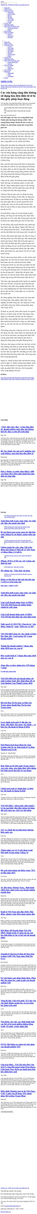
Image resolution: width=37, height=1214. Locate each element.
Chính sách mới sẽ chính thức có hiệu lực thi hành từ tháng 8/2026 (17, 789)
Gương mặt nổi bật (13, 28)
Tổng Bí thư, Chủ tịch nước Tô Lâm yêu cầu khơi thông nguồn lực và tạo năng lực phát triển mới (18, 1003)
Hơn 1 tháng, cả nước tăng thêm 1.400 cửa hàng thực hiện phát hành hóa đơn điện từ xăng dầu (17, 473)
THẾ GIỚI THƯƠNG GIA (11, 26)
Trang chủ (7, 7)
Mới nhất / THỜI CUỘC (9, 586)
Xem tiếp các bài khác (7, 1111)
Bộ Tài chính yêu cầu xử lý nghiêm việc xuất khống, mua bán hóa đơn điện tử (18, 452)
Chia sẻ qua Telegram (11, 87)
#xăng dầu (24, 377)
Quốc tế (10, 29)
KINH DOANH (8, 11)
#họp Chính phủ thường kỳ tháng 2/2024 (23, 379)
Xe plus (10, 22)
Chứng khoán (11, 14)
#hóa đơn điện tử (16, 377)
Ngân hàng (11, 12)
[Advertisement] (18, 398)
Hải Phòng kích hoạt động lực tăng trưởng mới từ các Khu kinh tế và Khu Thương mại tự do (18, 747)
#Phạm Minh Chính (6, 379)
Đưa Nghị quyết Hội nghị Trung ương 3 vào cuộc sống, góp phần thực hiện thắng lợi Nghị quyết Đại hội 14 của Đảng (18, 768)
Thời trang (10, 36)
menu (2, 1)
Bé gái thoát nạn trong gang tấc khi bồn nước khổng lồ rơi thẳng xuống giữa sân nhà (18, 534)
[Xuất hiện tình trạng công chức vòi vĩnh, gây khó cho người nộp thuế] (18, 517)
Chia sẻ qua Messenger (19, 85)
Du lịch (10, 34)
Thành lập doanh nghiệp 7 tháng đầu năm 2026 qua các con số (17, 647)
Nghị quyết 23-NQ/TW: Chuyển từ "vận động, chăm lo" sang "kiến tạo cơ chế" (18, 625)
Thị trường (10, 18)
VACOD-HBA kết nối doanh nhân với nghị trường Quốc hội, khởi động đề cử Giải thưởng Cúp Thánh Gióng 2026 (18, 680)
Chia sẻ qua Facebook (7, 85)
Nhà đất (10, 17)
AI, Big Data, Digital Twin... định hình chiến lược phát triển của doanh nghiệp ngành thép (18, 889)
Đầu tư (9, 15)
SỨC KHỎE (7, 31)
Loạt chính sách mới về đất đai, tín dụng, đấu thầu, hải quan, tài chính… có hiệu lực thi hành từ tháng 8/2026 (18, 724)
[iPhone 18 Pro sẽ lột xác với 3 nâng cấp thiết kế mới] (18, 557)
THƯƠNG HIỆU (9, 25)
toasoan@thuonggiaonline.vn (12, 1206)
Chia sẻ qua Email (28, 87)
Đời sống (10, 37)
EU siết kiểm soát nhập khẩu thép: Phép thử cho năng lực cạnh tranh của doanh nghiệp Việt (18, 980)
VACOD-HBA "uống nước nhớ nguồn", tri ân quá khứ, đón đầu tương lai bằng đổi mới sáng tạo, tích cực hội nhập (18, 808)
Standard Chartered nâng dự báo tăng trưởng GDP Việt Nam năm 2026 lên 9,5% (17, 956)
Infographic (11, 73)
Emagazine (11, 76)
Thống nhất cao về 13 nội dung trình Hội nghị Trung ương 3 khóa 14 (17, 851)
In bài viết (19, 87)
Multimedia (7, 71)
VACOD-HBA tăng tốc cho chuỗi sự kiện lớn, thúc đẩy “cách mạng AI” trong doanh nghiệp (18, 636)
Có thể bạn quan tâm (8, 671)
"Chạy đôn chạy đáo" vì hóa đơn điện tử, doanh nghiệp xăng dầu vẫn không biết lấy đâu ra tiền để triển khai (17, 429)
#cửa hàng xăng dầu (6, 377)
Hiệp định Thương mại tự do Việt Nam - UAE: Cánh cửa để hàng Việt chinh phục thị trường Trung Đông (18, 1093)
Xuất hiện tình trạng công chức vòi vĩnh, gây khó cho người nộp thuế (18, 522)
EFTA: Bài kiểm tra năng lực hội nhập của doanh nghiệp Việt (18, 1045)
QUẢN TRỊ (7, 23)
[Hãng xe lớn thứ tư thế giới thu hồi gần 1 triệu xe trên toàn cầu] (18, 576)
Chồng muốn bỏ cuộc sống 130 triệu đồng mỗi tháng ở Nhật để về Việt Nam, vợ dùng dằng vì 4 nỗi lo (18, 549)
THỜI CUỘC (8, 9)
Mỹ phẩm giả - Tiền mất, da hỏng (15, 570)
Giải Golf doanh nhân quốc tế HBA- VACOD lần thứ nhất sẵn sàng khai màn (18, 615)
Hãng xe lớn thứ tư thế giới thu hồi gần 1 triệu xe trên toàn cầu (18, 580)
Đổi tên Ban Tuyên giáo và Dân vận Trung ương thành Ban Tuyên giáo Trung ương (16, 705)
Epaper (6, 78)
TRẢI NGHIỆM (8, 32)
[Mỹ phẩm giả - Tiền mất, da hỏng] (14, 567)
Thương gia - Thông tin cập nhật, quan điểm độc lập (15, 5)
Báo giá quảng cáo (6, 1212)
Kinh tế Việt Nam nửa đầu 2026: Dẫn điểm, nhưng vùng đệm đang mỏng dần (18, 913)
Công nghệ (11, 20)
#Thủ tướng (31, 377)
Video (9, 74)
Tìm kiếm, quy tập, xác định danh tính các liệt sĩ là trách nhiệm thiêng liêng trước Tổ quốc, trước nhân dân (17, 1024)
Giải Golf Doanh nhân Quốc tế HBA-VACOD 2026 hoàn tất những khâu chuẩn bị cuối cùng (17, 604)
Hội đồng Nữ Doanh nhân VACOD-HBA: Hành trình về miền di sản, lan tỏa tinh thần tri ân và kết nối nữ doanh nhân (18, 934)
